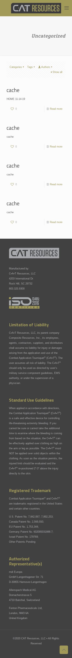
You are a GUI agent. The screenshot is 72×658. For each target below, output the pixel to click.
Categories (16, 67)
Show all (57, 72)
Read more (56, 108)
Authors (45, 67)
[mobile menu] (66, 8)
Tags (30, 67)
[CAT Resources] (36, 8)
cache (13, 90)
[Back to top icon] (64, 650)
